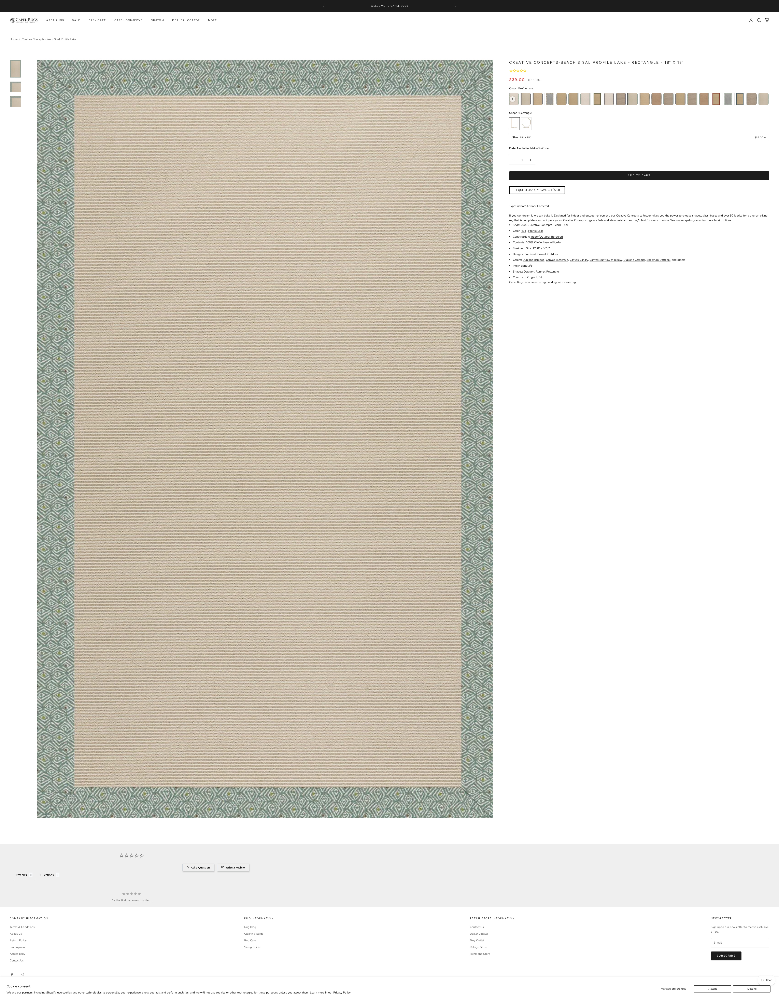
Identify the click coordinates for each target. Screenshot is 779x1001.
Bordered (530, 254)
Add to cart (639, 175)
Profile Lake (535, 231)
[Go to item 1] (15, 87)
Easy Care (97, 20)
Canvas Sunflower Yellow (606, 260)
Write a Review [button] (235, 867)
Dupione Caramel (634, 260)
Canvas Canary (579, 260)
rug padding (549, 282)
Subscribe (726, 956)
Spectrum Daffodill (658, 260)
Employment (18, 947)
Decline (751, 989)
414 (523, 231)
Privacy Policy (342, 993)
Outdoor (552, 254)
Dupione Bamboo (533, 260)
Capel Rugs (516, 282)
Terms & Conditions (22, 927)
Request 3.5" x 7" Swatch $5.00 (537, 190)
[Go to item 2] (15, 101)
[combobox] (639, 137)
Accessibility (17, 954)
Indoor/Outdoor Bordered (546, 237)
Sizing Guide (252, 947)
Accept (712, 989)
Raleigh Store (478, 947)
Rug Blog (250, 927)
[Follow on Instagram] (22, 975)
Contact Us (17, 960)
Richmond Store (480, 954)
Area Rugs (55, 20)
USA (539, 277)
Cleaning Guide (253, 934)
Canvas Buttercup (557, 260)
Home (13, 39)
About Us (16, 934)
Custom (157, 20)
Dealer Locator (186, 20)
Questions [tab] (47, 875)
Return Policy (18, 940)
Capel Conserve (128, 20)
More (212, 20)
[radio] (526, 99)
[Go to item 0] (15, 69)
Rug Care (250, 940)
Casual (541, 254)
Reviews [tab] (21, 875)
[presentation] (512, 99)
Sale (76, 20)
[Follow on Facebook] (12, 975)
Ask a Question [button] (200, 867)
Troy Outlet (477, 940)
